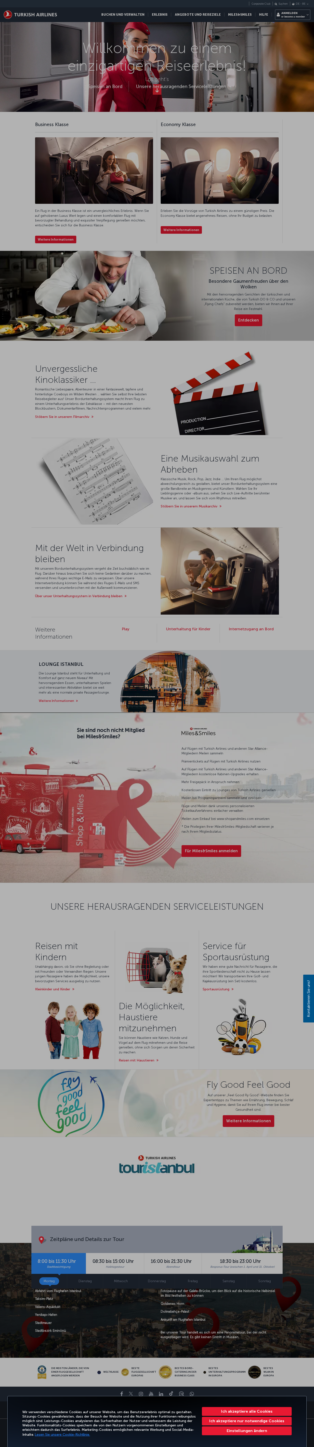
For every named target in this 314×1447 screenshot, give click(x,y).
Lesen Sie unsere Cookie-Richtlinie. (62, 1435)
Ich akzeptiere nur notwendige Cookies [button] (246, 1421)
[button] (247, 1430)
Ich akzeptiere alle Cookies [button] (247, 1411)
